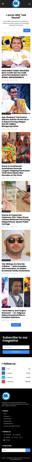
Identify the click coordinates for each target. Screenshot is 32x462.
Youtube (8, 440)
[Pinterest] (4, 437)
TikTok (15, 437)
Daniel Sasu (5, 80)
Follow (28, 373)
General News (6, 67)
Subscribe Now (16, 352)
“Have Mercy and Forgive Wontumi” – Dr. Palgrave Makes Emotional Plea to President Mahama (14, 314)
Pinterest (8, 437)
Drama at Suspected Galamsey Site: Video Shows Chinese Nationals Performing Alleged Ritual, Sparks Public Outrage (16, 219)
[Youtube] (4, 440)
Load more (15, 325)
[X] (20, 437)
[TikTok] (13, 437)
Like (29, 368)
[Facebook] (4, 435)
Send (28, 450)
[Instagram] (14, 435)
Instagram (18, 434)
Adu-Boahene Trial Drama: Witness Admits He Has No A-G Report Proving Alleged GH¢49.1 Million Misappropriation (16, 122)
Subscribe (27, 381)
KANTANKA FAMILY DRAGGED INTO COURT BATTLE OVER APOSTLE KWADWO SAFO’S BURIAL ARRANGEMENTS (15, 74)
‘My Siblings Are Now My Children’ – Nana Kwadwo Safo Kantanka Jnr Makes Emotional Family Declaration (16, 267)
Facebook (8, 434)
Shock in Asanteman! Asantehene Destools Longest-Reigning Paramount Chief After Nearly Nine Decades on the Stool (16, 171)
